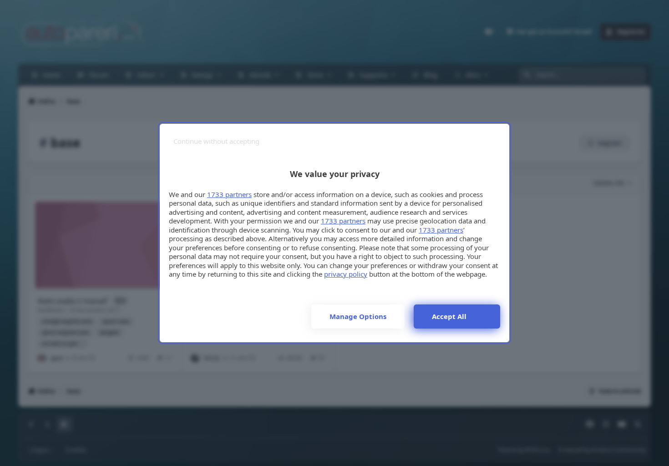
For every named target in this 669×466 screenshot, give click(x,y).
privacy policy (345, 274)
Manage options (357, 316)
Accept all (449, 316)
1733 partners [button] (229, 194)
